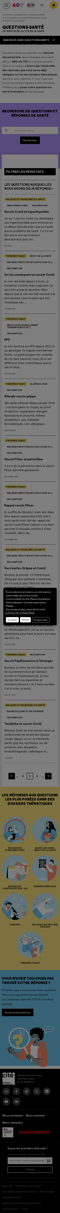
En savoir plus (40, 619)
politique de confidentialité (20, 612)
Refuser (25, 619)
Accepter (12, 619)
